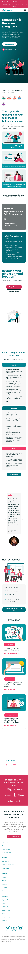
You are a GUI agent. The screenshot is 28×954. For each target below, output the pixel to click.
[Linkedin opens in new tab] (20, 928)
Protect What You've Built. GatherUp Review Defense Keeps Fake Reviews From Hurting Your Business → (14, 4)
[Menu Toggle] (25, 10)
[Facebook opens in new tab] (14, 928)
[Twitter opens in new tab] (7, 928)
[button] (3, 323)
